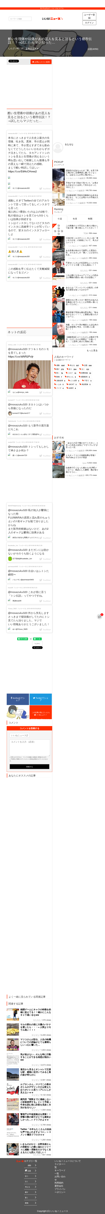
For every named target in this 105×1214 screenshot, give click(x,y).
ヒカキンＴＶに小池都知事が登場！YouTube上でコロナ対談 (81, 456)
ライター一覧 (60, 1165)
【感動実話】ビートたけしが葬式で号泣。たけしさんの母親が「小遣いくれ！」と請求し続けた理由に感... (82, 339)
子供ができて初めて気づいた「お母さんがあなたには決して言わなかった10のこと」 (82, 184)
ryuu (84, 463)
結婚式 (72, 388)
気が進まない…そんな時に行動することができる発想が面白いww (35, 1057)
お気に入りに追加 (42, 61)
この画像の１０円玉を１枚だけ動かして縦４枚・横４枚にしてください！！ (82, 226)
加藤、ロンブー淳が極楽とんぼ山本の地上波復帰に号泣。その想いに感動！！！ (82, 326)
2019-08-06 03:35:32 (33, 344)
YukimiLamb (12, 421)
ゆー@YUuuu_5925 (19, 629)
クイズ (60, 388)
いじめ (60, 384)
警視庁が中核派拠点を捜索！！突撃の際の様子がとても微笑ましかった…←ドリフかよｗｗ (35, 1117)
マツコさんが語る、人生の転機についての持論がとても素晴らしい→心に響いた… (35, 1042)
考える (74, 365)
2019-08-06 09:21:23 (30, 587)
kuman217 (11, 400)
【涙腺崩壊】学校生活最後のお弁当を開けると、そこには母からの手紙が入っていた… (82, 197)
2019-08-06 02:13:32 (32, 400)
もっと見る (92, 350)
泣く (85, 369)
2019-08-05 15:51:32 (35, 133)
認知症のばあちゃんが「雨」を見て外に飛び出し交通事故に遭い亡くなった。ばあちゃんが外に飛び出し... (82, 172)
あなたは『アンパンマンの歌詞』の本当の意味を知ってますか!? (82, 288)
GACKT (73, 384)
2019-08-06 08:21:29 (35, 545)
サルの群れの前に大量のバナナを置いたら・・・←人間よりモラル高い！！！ (35, 1027)
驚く (59, 373)
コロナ (72, 373)
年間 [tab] (90, 218)
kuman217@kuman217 (21, 413)
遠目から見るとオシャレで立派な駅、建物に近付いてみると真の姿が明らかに (35, 1072)
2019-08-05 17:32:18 (32, 442)
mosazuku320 (13, 133)
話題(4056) (93, 48)
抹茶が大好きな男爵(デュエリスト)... (26, 537)
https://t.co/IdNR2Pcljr (20, 356)
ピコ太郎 (74, 380)
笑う (72, 369)
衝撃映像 (86, 373)
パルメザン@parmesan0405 (23, 579)
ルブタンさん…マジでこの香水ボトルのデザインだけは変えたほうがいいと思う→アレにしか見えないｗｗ (35, 1088)
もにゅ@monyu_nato (20, 392)
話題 (88, 365)
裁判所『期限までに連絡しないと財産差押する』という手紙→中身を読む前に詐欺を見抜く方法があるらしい (35, 1103)
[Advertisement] (29, 303)
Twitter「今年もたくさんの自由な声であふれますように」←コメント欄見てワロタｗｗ (35, 1131)
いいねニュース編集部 (75, 178)
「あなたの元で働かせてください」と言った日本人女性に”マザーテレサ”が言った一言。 (82, 444)
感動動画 (85, 376)
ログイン (89, 22)
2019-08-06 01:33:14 (35, 566)
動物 (59, 376)
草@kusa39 (16, 600)
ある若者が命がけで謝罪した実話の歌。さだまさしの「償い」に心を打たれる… (82, 252)
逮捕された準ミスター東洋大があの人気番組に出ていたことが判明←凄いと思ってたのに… (82, 302)
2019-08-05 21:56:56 (33, 421)
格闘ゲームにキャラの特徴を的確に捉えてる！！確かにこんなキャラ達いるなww (35, 1012)
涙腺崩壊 (60, 380)
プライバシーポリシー (60, 1190)
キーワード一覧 (60, 1172)
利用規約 (59, 1182)
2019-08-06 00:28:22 (34, 608)
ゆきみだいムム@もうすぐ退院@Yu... (26, 434)
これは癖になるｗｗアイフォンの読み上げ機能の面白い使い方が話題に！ (82, 276)
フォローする (22, 133)
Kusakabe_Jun (13, 545)
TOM (86, 233)
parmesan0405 (13, 566)
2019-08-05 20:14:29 (35, 247)
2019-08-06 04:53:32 (38, 506)
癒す (60, 369)
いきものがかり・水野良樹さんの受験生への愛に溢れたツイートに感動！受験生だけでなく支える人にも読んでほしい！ (35, 1148)
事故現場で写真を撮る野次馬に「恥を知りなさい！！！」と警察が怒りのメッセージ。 (82, 314)
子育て (87, 380)
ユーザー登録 (89, 16)
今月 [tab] (75, 218)
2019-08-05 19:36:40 (35, 264)
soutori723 (11, 442)
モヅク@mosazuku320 (21, 188)
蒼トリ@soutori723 (19, 455)
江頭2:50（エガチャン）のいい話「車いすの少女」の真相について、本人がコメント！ (82, 240)
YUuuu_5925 (12, 608)
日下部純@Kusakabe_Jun (22, 558)
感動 (60, 365)
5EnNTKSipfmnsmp (14, 506)
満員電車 (86, 384)
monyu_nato (12, 344)
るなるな (37, 1020)
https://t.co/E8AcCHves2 (22, 171)
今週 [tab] (60, 218)
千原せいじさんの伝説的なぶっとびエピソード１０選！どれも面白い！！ (82, 263)
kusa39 (10, 587)
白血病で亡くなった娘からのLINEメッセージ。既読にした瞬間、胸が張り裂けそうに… (82, 469)
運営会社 (59, 1185)
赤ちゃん (71, 376)
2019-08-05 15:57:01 (35, 196)
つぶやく (37, 643)
